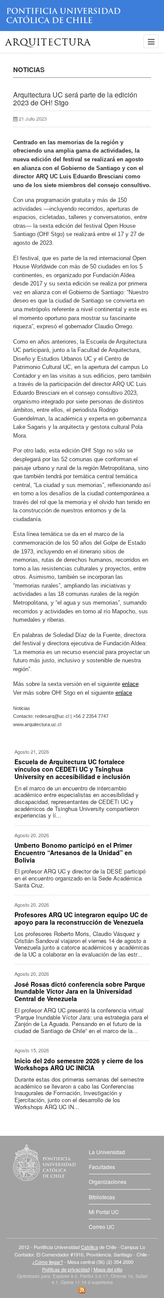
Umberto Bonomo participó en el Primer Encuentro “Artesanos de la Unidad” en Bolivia (73, 852)
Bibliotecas (102, 1197)
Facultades (102, 1166)
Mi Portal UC (104, 1211)
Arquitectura (48, 43)
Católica (89, 1246)
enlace (130, 684)
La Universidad (107, 1151)
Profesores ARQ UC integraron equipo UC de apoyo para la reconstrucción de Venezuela (81, 918)
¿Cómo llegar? (47, 1261)
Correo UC (102, 1226)
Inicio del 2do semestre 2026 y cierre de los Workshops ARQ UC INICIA (78, 1064)
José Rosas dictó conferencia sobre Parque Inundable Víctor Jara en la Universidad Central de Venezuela (79, 991)
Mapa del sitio (108, 1269)
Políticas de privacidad (66, 1269)
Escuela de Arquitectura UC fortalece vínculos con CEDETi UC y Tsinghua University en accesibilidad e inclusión (72, 769)
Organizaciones (107, 1181)
